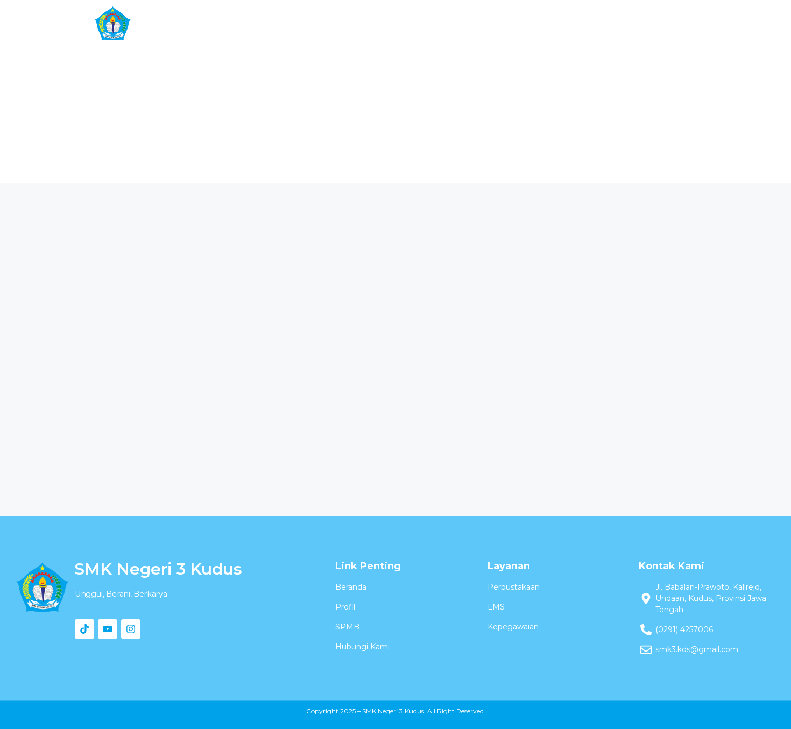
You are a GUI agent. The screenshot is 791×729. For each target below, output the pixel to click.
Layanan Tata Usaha (475, 24)
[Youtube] (107, 629)
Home (224, 24)
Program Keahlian (362, 24)
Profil (278, 24)
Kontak (610, 24)
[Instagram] (130, 629)
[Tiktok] (84, 629)
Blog (557, 24)
